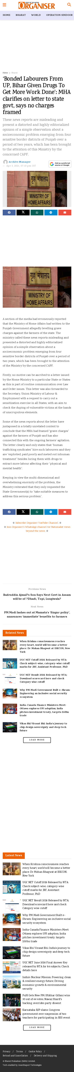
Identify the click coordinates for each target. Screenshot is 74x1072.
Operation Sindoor (59, 15)
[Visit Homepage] (36, 5)
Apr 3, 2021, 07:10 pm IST (21, 166)
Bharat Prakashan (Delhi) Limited (20, 1061)
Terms (19, 1052)
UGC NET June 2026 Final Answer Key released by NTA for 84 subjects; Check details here (45, 967)
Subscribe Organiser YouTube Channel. (37, 523)
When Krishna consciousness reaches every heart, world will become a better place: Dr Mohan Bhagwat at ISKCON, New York (45, 647)
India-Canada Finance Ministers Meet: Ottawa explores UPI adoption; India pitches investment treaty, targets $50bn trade (44, 710)
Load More (37, 740)
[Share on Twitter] (23, 212)
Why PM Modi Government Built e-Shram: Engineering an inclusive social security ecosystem (45, 693)
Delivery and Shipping (45, 1056)
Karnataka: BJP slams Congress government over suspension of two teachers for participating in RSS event (46, 1014)
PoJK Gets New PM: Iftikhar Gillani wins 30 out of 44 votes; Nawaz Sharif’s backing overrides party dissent (46, 999)
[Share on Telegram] (50, 212)
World (36, 15)
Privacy (6, 1052)
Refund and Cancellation (15, 1056)
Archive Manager (20, 162)
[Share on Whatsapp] (37, 212)
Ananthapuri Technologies (29, 1065)
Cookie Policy (35, 1052)
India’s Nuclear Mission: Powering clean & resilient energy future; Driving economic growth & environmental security (46, 983)
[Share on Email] (64, 212)
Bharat (21, 15)
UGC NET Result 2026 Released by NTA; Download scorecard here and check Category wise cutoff (43, 678)
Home (6, 15)
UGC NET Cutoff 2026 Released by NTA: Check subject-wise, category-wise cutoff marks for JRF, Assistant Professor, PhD (45, 663)
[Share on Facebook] (9, 212)
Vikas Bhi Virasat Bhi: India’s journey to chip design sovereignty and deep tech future (43, 727)
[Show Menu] (4, 5)
